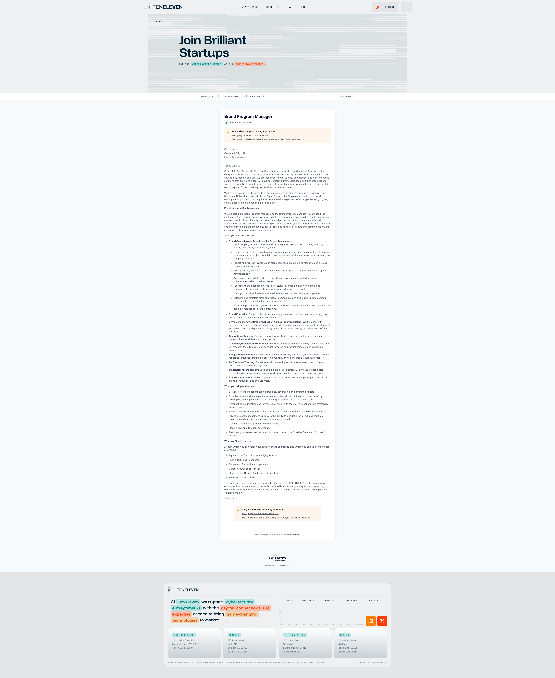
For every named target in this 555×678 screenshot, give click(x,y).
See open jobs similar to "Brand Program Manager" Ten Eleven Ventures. (266, 139)
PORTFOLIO (272, 7)
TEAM (289, 7)
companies (228, 96)
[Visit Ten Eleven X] (382, 621)
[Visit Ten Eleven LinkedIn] (371, 621)
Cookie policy (284, 565)
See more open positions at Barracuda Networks (277, 534)
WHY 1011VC (250, 7)
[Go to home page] (183, 589)
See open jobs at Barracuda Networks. (250, 135)
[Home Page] (162, 6)
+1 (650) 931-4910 (237, 651)
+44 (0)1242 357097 (182, 648)
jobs (206, 96)
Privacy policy (271, 565)
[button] (304, 7)
